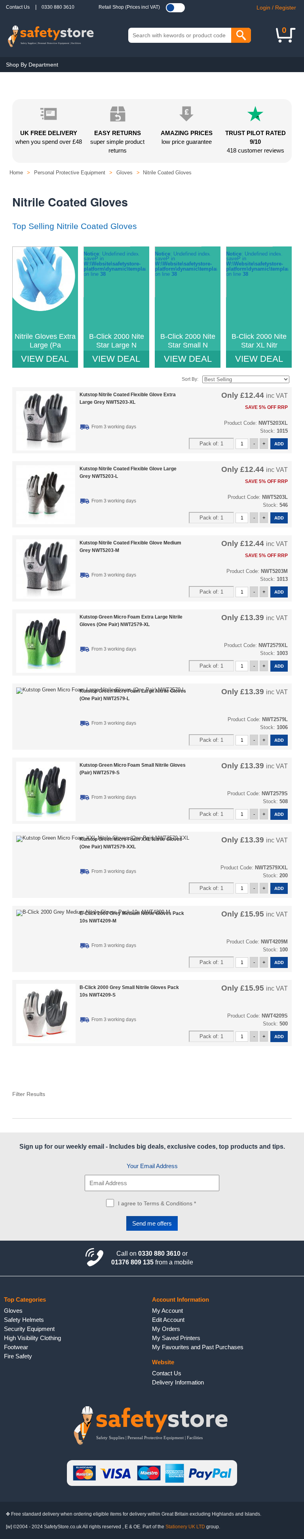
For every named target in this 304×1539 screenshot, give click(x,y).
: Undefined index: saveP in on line (45, 307)
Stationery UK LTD (185, 1526)
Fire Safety (18, 1356)
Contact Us (18, 7)
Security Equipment (29, 1328)
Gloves (13, 1310)
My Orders (166, 1328)
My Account (167, 1310)
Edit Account (168, 1319)
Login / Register (276, 7)
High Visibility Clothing (32, 1338)
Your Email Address (152, 1166)
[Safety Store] (50, 35)
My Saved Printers (176, 1338)
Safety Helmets (24, 1319)
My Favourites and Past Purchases (197, 1347)
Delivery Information (178, 1382)
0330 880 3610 (58, 7)
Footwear (16, 1347)
